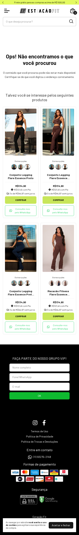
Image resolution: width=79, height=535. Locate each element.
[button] (20, 210)
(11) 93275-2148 (42, 457)
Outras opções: (21, 161)
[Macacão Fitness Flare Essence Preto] (51, 283)
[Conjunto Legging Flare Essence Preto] (27, 167)
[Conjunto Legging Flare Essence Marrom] (21, 167)
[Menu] (7, 10)
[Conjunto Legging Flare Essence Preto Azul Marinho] (14, 167)
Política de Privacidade (39, 436)
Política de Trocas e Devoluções (39, 441)
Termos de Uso (39, 431)
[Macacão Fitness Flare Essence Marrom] (65, 283)
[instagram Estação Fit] (35, 423)
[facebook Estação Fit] (44, 423)
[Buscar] (71, 21)
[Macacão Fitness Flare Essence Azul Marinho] (58, 283)
